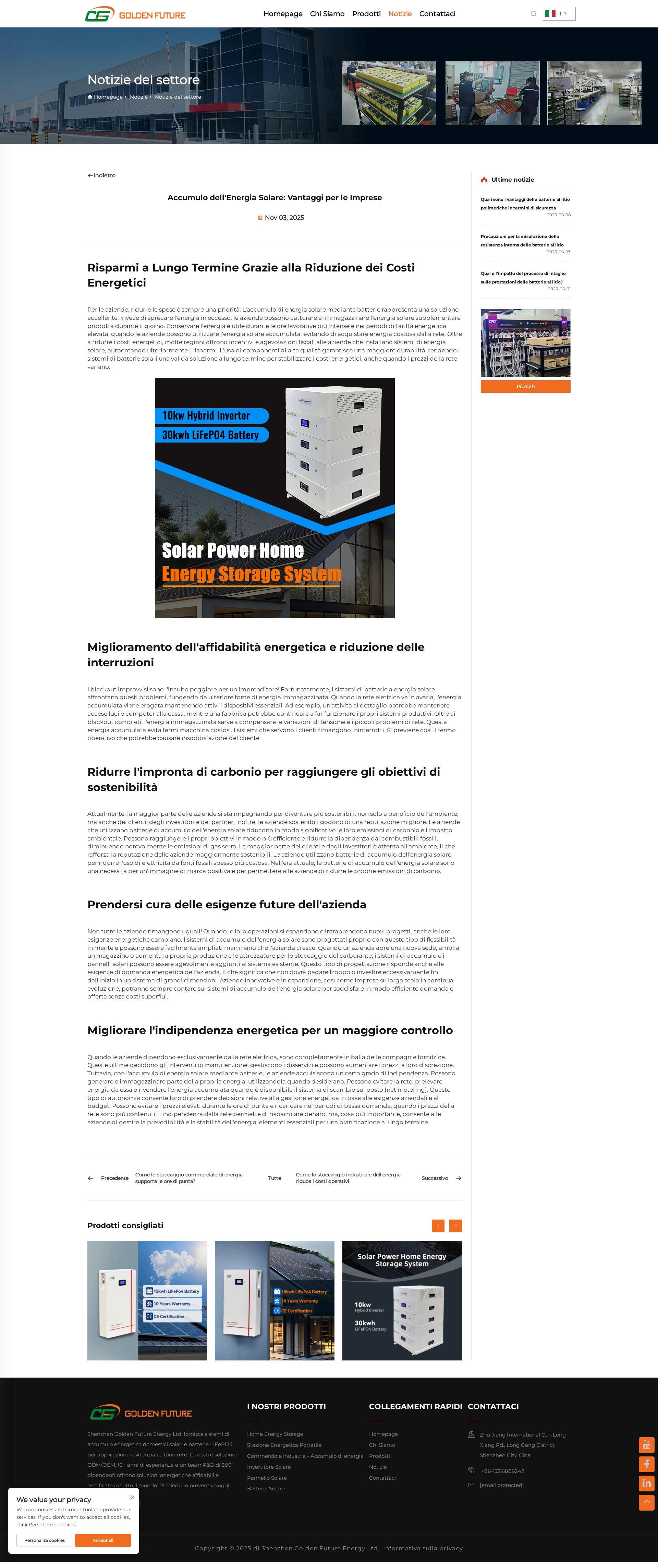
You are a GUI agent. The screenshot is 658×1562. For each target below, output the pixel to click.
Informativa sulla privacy (423, 1548)
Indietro (104, 175)
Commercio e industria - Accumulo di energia (305, 1456)
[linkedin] (647, 1483)
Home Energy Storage (275, 1434)
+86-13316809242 (502, 1471)
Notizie (400, 14)
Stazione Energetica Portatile (284, 1445)
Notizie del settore (178, 97)
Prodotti (366, 14)
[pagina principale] (136, 13)
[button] (438, 1226)
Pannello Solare (267, 1478)
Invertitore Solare (269, 1467)
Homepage (283, 14)
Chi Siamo (327, 14)
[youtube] (647, 1445)
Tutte (274, 1178)
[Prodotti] (526, 342)
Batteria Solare (266, 1488)
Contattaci (437, 14)
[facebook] (647, 1464)
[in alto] (647, 1503)
